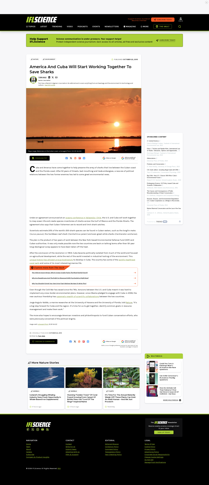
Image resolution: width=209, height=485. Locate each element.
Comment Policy (111, 449)
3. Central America (153, 141)
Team (28, 447)
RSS (59, 468)
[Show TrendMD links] (180, 221)
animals (36, 391)
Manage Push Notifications (155, 462)
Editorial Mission (112, 444)
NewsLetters (112, 26)
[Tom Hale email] (56, 77)
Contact (69, 444)
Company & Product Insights (37, 457)
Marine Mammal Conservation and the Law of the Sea (164, 208)
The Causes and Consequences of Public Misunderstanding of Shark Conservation (160, 192)
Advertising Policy (152, 452)
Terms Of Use (150, 444)
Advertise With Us (73, 452)
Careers (29, 452)
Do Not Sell (149, 460)
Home (28, 444)
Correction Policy (111, 447)
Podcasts (83, 26)
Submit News (71, 449)
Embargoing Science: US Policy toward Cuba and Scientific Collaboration (162, 184)
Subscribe (30, 454)
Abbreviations (151, 158)
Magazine (131, 26)
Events (96, 26)
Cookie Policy (150, 447)
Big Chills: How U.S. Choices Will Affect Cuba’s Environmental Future (162, 176)
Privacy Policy (150, 449)
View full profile (50, 85)
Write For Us (70, 447)
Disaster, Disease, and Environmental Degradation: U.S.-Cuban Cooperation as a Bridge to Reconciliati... (163, 200)
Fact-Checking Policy (113, 454)
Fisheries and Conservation (155, 164)
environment (50, 59)
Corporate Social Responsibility (157, 454)
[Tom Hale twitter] (53, 77)
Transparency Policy (112, 452)
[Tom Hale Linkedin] (49, 77)
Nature (36, 59)
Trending (57, 26)
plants (111, 391)
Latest (43, 26)
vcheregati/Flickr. (43, 324)
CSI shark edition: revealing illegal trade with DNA (162, 170)
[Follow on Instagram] (37, 429)
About (28, 449)
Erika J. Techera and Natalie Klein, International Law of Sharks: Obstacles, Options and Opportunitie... (163, 149)
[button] (179, 26)
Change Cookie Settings (154, 457)
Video (70, 26)
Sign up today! (164, 432)
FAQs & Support (72, 454)
